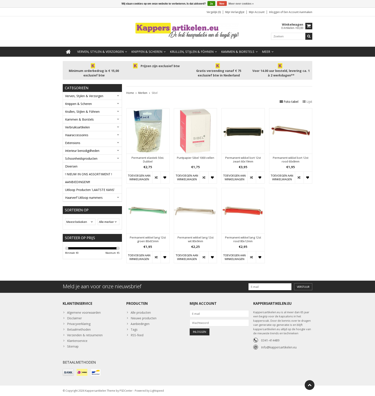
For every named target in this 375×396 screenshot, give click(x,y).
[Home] (68, 51)
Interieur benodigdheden (82, 151)
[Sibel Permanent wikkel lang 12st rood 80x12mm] (243, 190)
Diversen (71, 166)
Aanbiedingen (140, 324)
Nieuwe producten (143, 318)
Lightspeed (157, 391)
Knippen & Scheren (146, 52)
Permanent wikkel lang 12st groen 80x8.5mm (148, 239)
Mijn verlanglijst (234, 12)
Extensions (72, 143)
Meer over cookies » (241, 3)
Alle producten (141, 312)
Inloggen (274, 12)
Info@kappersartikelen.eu (279, 347)
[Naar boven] (309, 385)
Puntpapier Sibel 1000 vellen (195, 158)
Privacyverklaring (78, 324)
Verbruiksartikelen (77, 127)
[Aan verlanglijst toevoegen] (165, 177)
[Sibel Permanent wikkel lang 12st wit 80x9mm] (195, 190)
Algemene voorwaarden (84, 312)
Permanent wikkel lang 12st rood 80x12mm (243, 239)
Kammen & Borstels (237, 52)
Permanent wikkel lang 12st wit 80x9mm (196, 239)
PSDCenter (126, 391)
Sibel (155, 93)
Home (130, 93)
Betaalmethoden (79, 329)
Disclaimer (74, 318)
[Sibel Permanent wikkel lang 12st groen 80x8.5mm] (148, 190)
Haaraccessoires (76, 135)
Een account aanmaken (298, 12)
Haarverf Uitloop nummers (84, 198)
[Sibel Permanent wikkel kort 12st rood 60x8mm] (290, 111)
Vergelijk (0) (214, 12)
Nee (221, 3)
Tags (134, 329)
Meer (266, 52)
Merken (142, 93)
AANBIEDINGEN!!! (77, 182)
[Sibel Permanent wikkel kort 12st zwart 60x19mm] (243, 111)
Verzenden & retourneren (85, 335)
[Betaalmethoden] (68, 372)
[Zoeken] (308, 36)
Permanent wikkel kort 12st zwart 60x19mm (243, 159)
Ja (211, 3)
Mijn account (257, 12)
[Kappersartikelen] (187, 31)
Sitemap (73, 346)
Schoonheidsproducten (81, 158)
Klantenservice (77, 341)
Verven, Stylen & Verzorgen (100, 52)
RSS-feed (137, 335)
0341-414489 (270, 340)
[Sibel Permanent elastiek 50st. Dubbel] (148, 111)
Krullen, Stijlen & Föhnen (192, 52)
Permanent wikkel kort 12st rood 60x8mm (290, 159)
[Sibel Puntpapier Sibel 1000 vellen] (195, 111)
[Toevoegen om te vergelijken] (156, 177)
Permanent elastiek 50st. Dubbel (148, 159)
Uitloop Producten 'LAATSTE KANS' (90, 190)
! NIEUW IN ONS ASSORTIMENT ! (88, 174)
